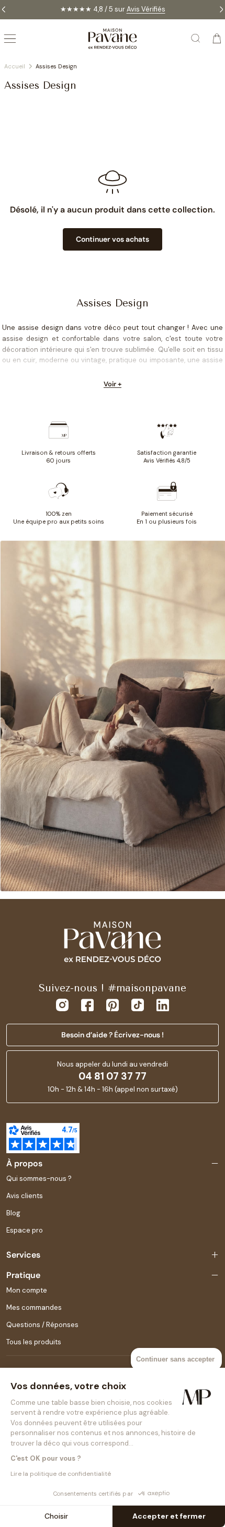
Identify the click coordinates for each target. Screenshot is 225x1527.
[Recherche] (196, 38)
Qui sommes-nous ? (39, 1178)
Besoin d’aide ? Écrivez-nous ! (112, 1034)
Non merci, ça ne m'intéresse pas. (166, 799)
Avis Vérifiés (146, 9)
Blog (13, 1213)
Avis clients (24, 1195)
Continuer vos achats (112, 239)
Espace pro (24, 1230)
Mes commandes (34, 1307)
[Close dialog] (214, 714)
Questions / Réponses (42, 1324)
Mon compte (26, 1290)
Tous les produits (33, 1341)
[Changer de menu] (10, 38)
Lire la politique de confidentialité (60, 1474)
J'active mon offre (166, 786)
